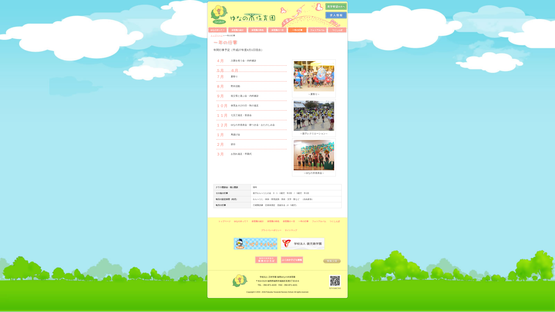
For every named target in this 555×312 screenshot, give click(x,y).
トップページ (217, 35)
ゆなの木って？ (218, 30)
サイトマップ (291, 230)
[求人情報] (336, 18)
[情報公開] (332, 262)
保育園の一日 (277, 30)
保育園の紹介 (238, 30)
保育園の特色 (257, 30)
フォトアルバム (317, 30)
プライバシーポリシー (271, 230)
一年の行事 (297, 30)
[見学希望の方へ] (336, 10)
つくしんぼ (337, 30)
